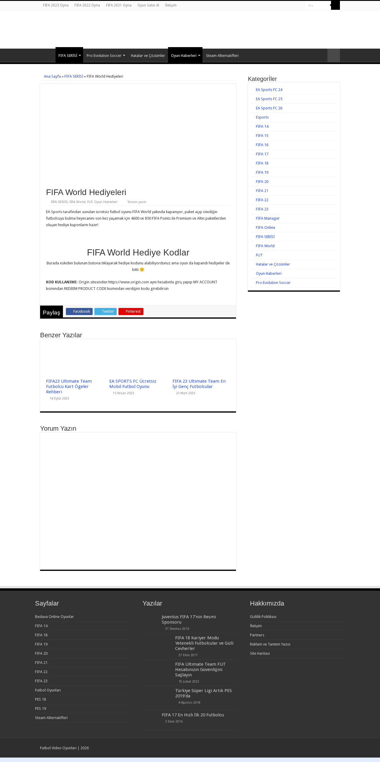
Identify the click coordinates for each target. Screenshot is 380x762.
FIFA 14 (262, 126)
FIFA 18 (262, 163)
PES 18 (40, 699)
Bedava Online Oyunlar (54, 616)
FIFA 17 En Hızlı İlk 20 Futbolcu (193, 715)
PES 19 (40, 708)
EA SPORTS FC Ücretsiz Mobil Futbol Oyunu (132, 383)
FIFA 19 (262, 172)
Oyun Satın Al (148, 5)
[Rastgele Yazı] (333, 56)
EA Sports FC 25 (269, 99)
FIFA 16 (262, 145)
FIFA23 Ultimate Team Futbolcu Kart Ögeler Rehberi (69, 386)
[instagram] (300, 5)
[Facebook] (288, 5)
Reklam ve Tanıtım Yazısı (270, 644)
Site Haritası (260, 653)
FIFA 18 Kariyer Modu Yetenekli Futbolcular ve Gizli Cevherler (204, 643)
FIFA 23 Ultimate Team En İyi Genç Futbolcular (199, 383)
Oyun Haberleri (184, 55)
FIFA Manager (268, 218)
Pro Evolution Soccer (104, 55)
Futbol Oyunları (48, 690)
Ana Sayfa (48, 55)
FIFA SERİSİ (67, 55)
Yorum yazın (137, 202)
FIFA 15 (262, 135)
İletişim (171, 5)
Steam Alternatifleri (222, 55)
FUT (89, 202)
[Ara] (335, 5)
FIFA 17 (262, 154)
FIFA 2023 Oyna (56, 5)
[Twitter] (294, 5)
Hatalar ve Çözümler (148, 55)
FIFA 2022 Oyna (87, 5)
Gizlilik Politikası (263, 616)
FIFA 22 (262, 200)
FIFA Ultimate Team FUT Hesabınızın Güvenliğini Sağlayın (200, 670)
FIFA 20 (262, 181)
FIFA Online (265, 227)
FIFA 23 (262, 209)
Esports (262, 117)
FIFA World (77, 202)
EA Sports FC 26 (269, 108)
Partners (257, 635)
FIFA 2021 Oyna (119, 5)
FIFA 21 (262, 190)
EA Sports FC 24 (269, 89)
